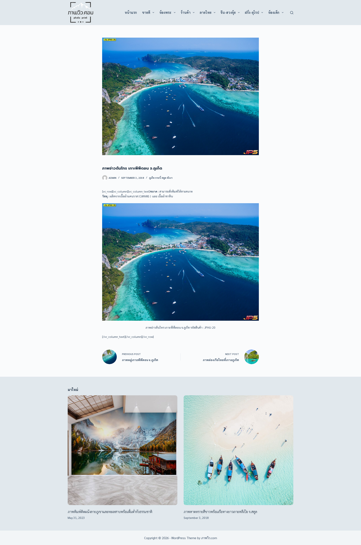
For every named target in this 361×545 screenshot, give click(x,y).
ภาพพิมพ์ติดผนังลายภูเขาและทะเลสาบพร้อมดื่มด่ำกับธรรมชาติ (110, 511)
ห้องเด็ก (273, 12)
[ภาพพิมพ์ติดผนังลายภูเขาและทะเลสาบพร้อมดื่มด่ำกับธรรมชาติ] (122, 450)
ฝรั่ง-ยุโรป (252, 12)
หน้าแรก (131, 12)
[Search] (291, 12)
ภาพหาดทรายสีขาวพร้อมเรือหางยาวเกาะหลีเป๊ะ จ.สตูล (220, 511)
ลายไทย (205, 12)
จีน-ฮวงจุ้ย (228, 12)
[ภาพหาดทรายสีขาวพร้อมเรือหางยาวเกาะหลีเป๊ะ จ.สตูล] (238, 450)
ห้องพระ (165, 12)
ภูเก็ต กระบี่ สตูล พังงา (161, 177)
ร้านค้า (186, 12)
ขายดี (146, 12)
